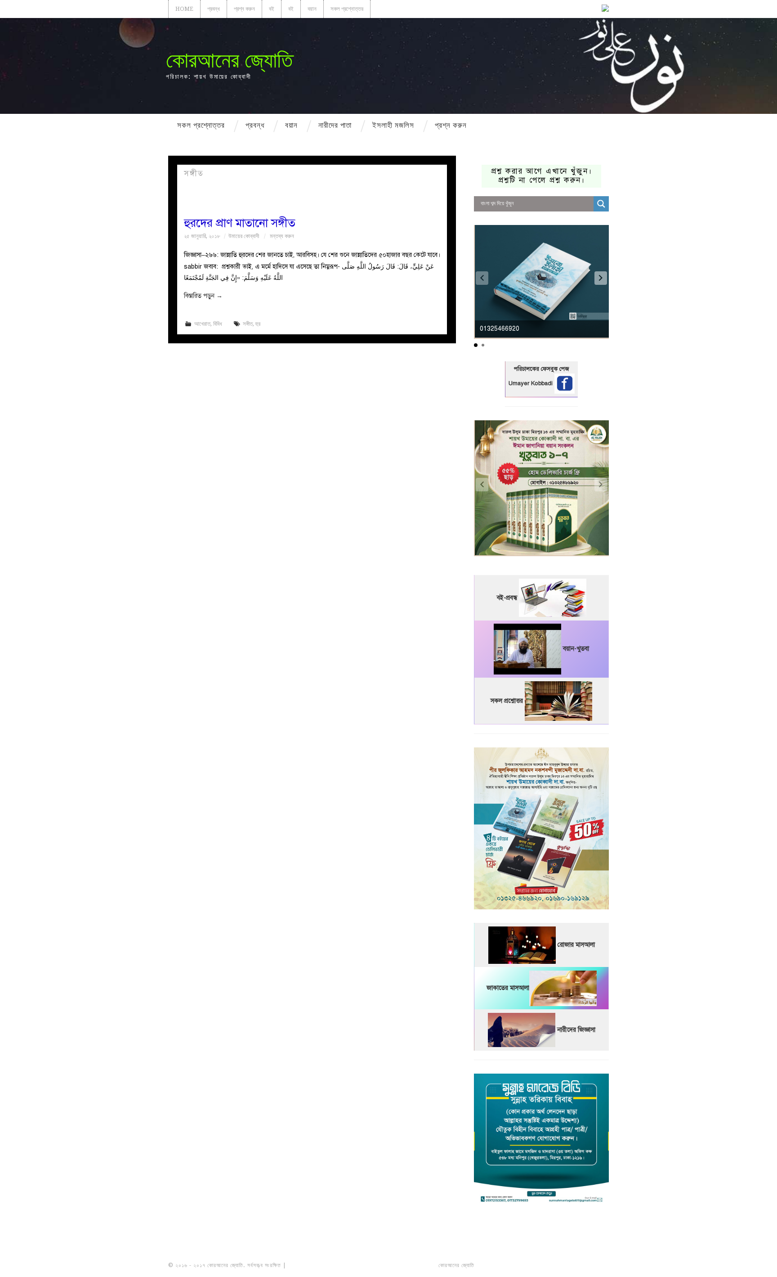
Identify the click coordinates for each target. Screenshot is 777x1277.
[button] (600, 278)
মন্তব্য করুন (282, 236)
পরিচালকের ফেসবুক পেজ (541, 369)
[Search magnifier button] (601, 203)
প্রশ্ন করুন (244, 8)
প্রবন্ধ (213, 8)
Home (184, 8)
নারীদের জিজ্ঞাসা (576, 1030)
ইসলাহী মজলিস (393, 125)
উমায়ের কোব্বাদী (243, 236)
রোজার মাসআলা (576, 945)
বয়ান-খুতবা (576, 648)
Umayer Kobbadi (531, 383)
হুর (257, 323)
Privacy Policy (583, 1265)
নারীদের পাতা (335, 125)
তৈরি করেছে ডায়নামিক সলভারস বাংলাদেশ (515, 1265)
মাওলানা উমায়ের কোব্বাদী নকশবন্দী (321, 1265)
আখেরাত (202, 323)
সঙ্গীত (248, 323)
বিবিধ (217, 323)
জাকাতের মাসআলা (508, 988)
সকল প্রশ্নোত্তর (346, 8)
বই (271, 8)
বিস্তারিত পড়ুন (203, 296)
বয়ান (312, 8)
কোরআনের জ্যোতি (229, 60)
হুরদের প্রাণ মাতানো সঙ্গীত (239, 223)
